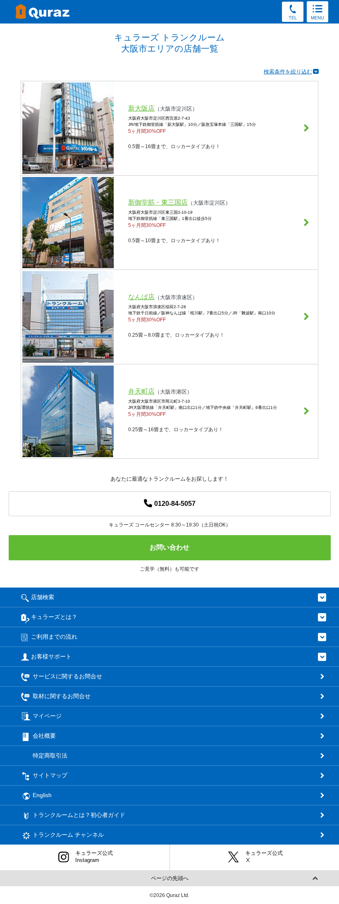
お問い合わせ (169, 547)
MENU (317, 17)
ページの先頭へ (170, 878)
